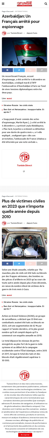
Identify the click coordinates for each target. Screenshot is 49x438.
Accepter (25, 435)
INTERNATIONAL (21, 11)
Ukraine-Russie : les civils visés (18, 105)
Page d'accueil (7, 11)
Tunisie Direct (16, 33)
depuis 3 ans (32, 33)
